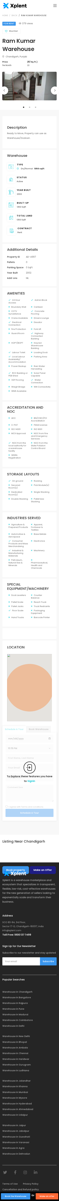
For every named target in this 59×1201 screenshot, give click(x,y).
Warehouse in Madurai (15, 1014)
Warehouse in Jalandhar (16, 1080)
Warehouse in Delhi (13, 1025)
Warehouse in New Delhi (16, 1036)
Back (14, 15)
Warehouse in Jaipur (14, 1125)
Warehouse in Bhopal (14, 1042)
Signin (31, 781)
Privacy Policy (30, 1183)
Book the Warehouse (15, 1196)
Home (5, 15)
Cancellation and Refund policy (20, 1189)
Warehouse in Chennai (15, 1053)
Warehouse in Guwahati (16, 1136)
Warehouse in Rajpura (15, 1003)
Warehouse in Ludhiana (15, 1070)
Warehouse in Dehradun (16, 1153)
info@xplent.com (11, 930)
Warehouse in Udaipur (15, 1114)
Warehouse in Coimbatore (17, 1020)
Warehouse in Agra (13, 1148)
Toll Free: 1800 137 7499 (16, 934)
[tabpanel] (29, 86)
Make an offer (47, 1196)
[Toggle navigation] (55, 5)
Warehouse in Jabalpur (15, 1131)
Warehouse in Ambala (15, 1047)
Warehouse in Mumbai (15, 1092)
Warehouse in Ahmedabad (17, 1109)
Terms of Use (10, 1183)
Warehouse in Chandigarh (17, 991)
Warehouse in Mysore (14, 1097)
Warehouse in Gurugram (16, 1064)
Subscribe (48, 961)
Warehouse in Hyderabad (17, 1103)
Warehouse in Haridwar (15, 1059)
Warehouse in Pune (13, 1008)
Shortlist (13, 31)
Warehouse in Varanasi (15, 1142)
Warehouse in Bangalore (16, 997)
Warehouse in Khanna (15, 1086)
